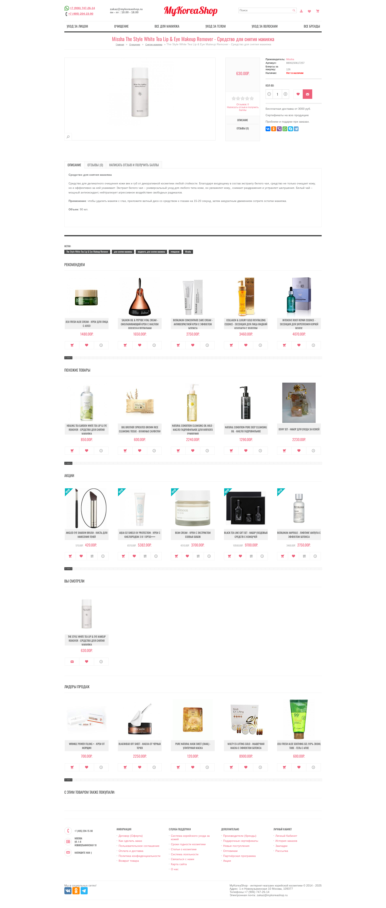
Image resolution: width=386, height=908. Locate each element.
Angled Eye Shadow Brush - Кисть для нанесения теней (86, 535)
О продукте (101, 345)
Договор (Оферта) (131, 835)
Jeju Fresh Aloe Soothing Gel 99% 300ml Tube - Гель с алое (299, 746)
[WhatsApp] (284, 128)
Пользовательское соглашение (139, 845)
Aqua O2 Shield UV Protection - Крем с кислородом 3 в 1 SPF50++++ (139, 535)
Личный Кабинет (286, 835)
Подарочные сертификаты (240, 840)
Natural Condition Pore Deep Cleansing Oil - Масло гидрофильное (246, 429)
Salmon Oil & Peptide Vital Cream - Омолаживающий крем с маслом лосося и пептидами (140, 324)
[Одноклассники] (273, 128)
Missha (290, 59)
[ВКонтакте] (268, 128)
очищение (175, 251)
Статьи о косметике (184, 849)
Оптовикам (230, 850)
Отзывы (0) (95, 164)
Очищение (121, 26)
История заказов (286, 840)
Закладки (281, 845)
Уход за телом (215, 26)
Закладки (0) (309, 10)
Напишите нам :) (83, 852)
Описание (74, 164)
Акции (227, 860)
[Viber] (279, 128)
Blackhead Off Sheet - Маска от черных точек (140, 746)
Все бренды (312, 26)
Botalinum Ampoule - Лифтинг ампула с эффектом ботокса (299, 535)
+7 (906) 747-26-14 (82, 8)
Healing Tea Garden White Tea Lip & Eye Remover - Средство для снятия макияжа (87, 430)
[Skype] (290, 128)
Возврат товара (129, 860)
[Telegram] (296, 128)
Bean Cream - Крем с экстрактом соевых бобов (193, 535)
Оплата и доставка (131, 850)
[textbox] (267, 10)
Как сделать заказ (130, 840)
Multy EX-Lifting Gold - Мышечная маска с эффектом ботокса (246, 746)
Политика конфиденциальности (139, 855)
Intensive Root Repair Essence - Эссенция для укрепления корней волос (299, 324)
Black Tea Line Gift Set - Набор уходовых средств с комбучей (246, 535)
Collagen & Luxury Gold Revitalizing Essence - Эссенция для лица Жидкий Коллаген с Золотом (246, 324)
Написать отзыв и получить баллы (134, 164)
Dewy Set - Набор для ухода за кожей (299, 429)
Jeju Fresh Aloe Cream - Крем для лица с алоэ (87, 324)
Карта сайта (179, 864)
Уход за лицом (77, 26)
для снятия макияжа (123, 251)
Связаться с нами (182, 859)
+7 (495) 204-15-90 (80, 13)
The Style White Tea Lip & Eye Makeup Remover (87, 251)
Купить (72, 345)
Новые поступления (236, 845)
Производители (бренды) (239, 835)
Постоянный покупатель (301, 10)
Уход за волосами (265, 26)
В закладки (298, 94)
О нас (175, 869)
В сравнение (92, 556)
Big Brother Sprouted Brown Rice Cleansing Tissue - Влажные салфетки (139, 429)
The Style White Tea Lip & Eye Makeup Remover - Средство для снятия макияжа (87, 640)
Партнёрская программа (239, 855)
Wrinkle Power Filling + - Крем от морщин (87, 746)
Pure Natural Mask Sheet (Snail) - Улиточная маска (192, 746)
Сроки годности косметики (188, 844)
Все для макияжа (167, 26)
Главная (120, 44)
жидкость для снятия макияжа (151, 251)
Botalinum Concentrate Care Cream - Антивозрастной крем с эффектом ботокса (193, 324)
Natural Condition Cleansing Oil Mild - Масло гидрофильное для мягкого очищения (193, 430)
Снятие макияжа (153, 44)
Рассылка (281, 850)
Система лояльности (184, 854)
